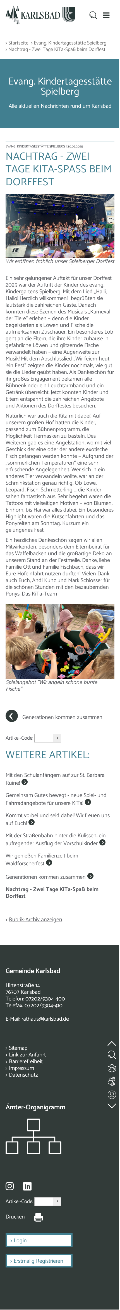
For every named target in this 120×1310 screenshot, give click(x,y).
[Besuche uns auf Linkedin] (27, 1186)
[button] (106, 15)
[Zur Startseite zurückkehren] (40, 8)
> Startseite (17, 43)
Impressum (21, 1068)
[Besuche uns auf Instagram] (10, 1186)
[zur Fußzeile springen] (112, 1104)
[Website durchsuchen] (93, 15)
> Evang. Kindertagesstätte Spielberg (68, 43)
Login (20, 1240)
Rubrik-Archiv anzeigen (35, 919)
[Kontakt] (112, 1093)
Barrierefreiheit (26, 1061)
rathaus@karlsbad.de (45, 1019)
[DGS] (112, 1080)
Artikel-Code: (20, 738)
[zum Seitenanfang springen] (112, 1040)
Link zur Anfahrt (27, 1055)
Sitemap (18, 1048)
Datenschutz (23, 1075)
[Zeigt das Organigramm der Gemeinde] (33, 1152)
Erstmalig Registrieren (38, 1261)
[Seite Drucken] (34, 1217)
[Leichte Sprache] (112, 1067)
